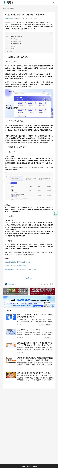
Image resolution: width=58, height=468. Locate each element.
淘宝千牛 (41, 324)
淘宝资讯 (28, 18)
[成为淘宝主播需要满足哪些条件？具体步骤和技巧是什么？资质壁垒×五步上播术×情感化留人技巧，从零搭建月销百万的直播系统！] (11, 345)
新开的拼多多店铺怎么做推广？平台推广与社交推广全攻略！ (21, 269)
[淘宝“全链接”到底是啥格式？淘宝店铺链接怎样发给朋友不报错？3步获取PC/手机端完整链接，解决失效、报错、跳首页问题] (11, 360)
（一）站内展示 (11, 46)
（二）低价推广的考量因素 (14, 41)
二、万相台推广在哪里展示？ (14, 43)
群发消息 (48, 324)
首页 (4, 8)
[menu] (53, 2)
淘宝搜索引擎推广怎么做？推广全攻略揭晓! (16, 265)
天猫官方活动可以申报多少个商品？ (29, 330)
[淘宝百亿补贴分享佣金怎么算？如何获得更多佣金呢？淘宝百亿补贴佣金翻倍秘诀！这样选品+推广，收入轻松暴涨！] (11, 375)
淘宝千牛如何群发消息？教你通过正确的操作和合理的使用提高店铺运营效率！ (34, 316)
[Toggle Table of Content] (51, 33)
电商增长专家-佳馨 (9, 18)
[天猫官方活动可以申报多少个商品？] (11, 332)
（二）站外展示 (11, 48)
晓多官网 (29, 466)
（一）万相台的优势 (12, 39)
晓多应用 (35, 466)
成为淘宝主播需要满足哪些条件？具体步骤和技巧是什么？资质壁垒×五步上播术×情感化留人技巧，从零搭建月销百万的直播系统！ (35, 344)
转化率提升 (47, 337)
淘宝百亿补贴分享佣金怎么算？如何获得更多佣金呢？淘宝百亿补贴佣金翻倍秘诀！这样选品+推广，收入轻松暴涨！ (35, 374)
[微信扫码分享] (38, 284)
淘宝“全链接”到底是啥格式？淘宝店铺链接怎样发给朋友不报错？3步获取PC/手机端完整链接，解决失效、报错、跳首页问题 (35, 359)
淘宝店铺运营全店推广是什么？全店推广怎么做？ (18, 262)
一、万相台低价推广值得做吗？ (14, 36)
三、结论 (9, 51)
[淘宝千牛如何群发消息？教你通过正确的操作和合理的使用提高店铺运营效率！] (11, 317)
